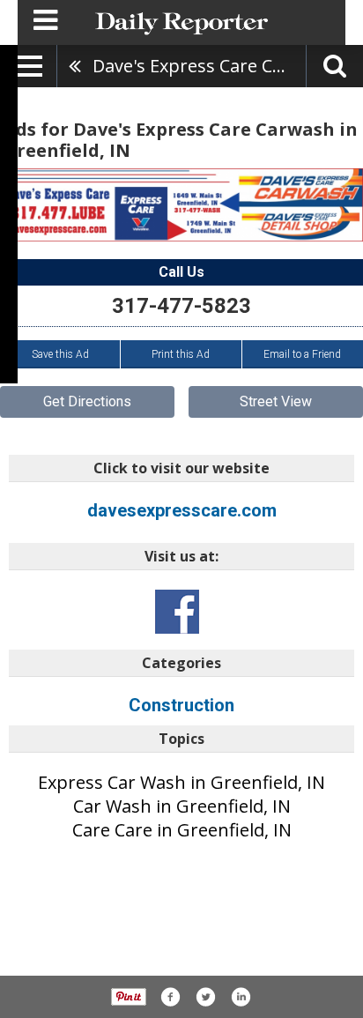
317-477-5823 (181, 306)
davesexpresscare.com (182, 510)
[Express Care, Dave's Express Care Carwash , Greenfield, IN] (181, 204)
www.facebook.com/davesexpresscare (177, 612)
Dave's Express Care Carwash (199, 66)
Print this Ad (181, 354)
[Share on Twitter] (205, 997)
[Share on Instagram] (240, 997)
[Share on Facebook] (170, 997)
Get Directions (87, 401)
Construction (181, 705)
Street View (276, 401)
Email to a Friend (302, 354)
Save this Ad (60, 354)
